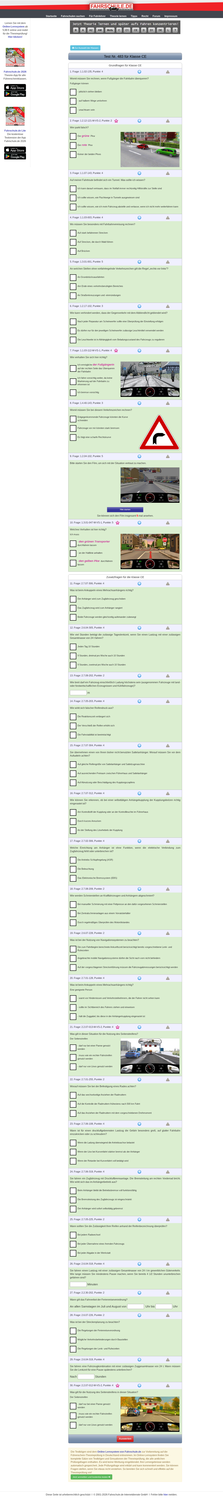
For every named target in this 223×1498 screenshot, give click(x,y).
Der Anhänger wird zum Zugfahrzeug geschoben (101, 598)
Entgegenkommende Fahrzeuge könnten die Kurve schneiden (103, 418)
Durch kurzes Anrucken (89, 821)
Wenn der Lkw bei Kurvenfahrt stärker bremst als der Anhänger (109, 1151)
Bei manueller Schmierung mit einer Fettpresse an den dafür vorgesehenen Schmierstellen (122, 904)
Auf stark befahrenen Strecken (93, 232)
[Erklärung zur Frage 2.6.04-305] (139, 628)
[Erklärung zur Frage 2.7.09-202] (139, 676)
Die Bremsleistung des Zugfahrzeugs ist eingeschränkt (105, 1199)
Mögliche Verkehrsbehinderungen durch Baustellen (103, 1339)
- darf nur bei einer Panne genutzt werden (94, 1047)
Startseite (51, 16)
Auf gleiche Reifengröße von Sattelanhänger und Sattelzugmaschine (111, 764)
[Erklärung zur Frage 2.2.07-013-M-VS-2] (139, 1027)
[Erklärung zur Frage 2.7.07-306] (139, 584)
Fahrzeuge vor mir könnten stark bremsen (98, 428)
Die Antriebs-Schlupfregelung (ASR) (95, 859)
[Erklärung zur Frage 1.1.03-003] (139, 218)
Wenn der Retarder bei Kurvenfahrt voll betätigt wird (103, 1160)
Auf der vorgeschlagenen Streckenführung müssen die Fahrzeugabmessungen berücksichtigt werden (128, 967)
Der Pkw (86, 135)
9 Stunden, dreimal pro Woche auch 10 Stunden (101, 655)
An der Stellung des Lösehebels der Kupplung (100, 830)
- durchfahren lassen (94, 543)
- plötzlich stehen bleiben (90, 91)
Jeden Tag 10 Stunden (89, 646)
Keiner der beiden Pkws (89, 154)
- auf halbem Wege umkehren (92, 100)
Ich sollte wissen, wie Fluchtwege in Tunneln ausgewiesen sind (108, 197)
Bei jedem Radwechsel (89, 1234)
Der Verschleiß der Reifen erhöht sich (96, 725)
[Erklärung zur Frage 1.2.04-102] (139, 456)
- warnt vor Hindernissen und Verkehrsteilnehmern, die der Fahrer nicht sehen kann (119, 998)
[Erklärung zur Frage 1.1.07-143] (139, 173)
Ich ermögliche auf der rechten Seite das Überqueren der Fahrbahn (96, 368)
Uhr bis (150, 1306)
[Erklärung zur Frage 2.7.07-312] (139, 793)
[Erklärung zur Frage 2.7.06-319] (139, 1172)
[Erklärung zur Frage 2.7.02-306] (139, 841)
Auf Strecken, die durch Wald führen (95, 242)
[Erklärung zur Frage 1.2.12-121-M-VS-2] (139, 121)
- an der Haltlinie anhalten (90, 553)
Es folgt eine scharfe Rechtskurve (94, 437)
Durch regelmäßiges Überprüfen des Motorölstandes (104, 922)
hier (166, 1494)
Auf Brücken (84, 251)
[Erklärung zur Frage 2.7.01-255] (139, 1080)
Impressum (170, 16)
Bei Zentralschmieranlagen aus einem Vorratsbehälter (104, 913)
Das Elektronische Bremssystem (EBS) (97, 878)
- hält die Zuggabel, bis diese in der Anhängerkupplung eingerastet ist (111, 1016)
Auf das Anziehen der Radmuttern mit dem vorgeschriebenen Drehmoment (115, 1113)
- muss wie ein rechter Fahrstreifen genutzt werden (95, 1057)
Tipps (134, 16)
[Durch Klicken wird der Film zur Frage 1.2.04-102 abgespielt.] (150, 485)
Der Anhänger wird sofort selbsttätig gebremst (100, 1208)
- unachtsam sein (86, 109)
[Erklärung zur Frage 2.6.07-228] (139, 933)
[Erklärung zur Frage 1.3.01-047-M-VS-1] (139, 523)
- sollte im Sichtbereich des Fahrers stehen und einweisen (106, 1007)
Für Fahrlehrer (97, 16)
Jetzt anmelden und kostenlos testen (90, 1477)
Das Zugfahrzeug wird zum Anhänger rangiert (100, 608)
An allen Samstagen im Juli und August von (98, 1306)
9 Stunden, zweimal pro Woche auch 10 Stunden (102, 664)
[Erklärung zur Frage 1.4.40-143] (139, 403)
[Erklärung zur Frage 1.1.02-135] (139, 72)
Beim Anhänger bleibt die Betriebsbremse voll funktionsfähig (107, 1190)
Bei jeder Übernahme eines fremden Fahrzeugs (101, 1243)
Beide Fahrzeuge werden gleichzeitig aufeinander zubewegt (107, 617)
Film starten (125, 510)
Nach (74, 1376)
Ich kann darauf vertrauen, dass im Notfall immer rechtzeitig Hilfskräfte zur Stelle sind (120, 188)
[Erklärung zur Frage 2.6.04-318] (139, 1264)
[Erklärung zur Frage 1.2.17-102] (139, 306)
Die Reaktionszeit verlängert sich (94, 716)
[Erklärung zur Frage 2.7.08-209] (139, 889)
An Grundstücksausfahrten (91, 277)
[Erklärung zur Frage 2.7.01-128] (139, 978)
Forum (156, 16)
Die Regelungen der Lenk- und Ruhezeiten (98, 1348)
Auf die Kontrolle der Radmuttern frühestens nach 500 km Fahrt (109, 1103)
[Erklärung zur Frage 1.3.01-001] (139, 262)
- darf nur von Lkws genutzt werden (95, 1066)
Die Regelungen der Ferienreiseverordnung (99, 1330)
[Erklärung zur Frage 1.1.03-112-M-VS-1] (139, 351)
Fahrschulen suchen (73, 16)
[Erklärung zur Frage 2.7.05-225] (139, 1220)
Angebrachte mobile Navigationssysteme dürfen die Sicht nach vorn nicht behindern (119, 958)
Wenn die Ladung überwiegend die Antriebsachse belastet (106, 1142)
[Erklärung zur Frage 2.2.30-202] (139, 1293)
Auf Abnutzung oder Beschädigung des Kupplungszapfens (106, 782)
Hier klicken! (15, 37)
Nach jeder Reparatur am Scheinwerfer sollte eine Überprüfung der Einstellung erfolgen (120, 321)
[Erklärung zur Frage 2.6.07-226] (139, 1315)
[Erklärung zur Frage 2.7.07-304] (139, 746)
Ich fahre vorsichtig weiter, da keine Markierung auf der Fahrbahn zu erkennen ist (95, 381)
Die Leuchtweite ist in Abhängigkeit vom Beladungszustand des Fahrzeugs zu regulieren (121, 339)
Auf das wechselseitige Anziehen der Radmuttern (102, 1094)
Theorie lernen (118, 16)
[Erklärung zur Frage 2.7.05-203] (139, 701)
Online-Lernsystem (13, 26)
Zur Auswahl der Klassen (86, 48)
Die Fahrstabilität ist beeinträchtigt (94, 734)
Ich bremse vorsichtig (88, 392)
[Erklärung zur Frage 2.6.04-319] (139, 1360)
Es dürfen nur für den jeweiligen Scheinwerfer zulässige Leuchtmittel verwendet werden (121, 330)
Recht (145, 16)
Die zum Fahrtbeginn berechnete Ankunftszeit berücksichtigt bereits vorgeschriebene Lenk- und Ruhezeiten (125, 948)
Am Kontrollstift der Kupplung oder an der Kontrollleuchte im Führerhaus (113, 812)
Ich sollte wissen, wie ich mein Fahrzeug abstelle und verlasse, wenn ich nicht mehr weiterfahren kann (128, 206)
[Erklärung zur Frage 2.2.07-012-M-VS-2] (139, 1386)
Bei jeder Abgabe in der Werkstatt (94, 1253)
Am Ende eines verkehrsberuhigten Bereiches (100, 286)
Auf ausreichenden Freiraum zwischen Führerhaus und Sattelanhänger (112, 773)
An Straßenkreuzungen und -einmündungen (99, 295)
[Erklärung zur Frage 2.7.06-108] (139, 1124)
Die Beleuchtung (86, 869)
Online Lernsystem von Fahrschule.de (119, 1451)
